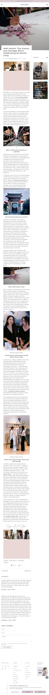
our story (27, 666)
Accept (27, 691)
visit (26, 678)
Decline (40, 691)
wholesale (15, 678)
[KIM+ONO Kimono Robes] (16, 145)
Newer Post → (28, 570)
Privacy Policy (19, 688)
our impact (28, 672)
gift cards (15, 682)
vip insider (28, 674)
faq (14, 672)
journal (27, 670)
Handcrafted (21, 560)
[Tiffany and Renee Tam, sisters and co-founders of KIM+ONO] (16, 350)
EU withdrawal (17, 670)
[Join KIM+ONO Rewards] (42, 676)
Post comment (6, 647)
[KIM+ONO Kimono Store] (16, 454)
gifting (15, 680)
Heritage (6, 562)
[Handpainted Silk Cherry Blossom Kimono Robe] (16, 284)
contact (15, 674)
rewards (27, 676)
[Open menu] (3, 5)
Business (6, 560)
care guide (16, 676)
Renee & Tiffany (13, 58)
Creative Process (13, 560)
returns (15, 668)
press (26, 668)
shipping (15, 666)
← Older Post (4, 570)
